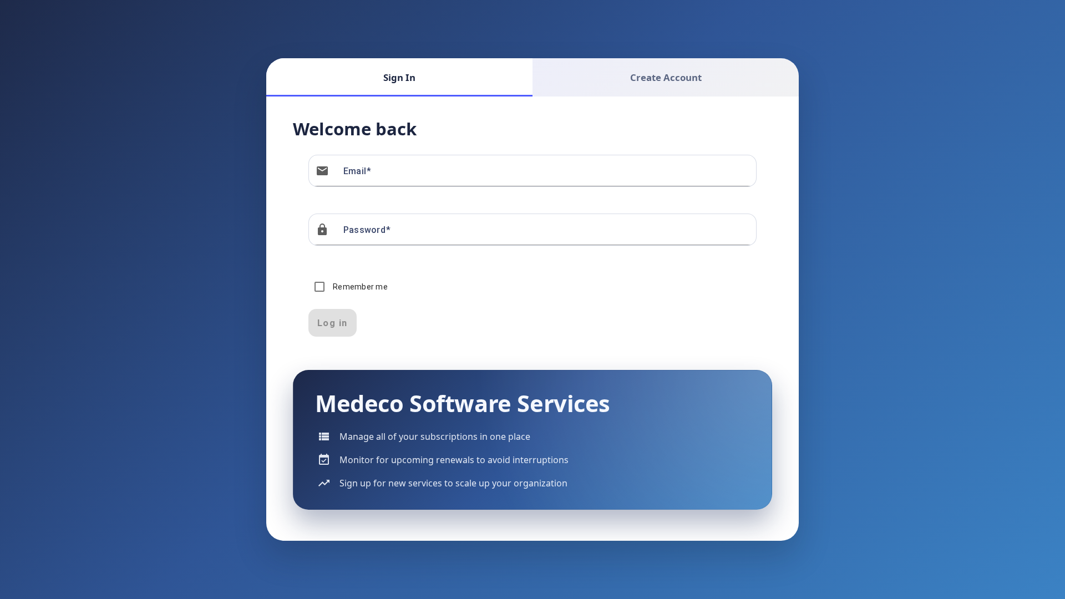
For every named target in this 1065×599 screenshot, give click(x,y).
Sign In (399, 77)
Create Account (666, 77)
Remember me (360, 286)
